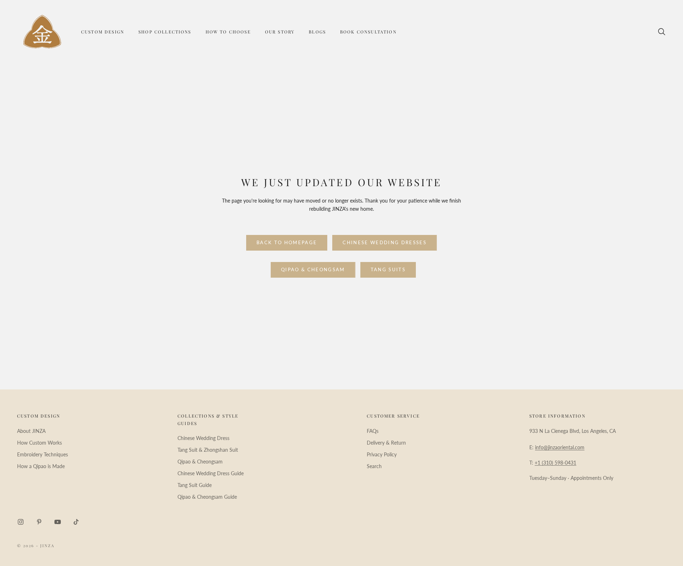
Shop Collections (164, 32)
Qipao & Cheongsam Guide (207, 497)
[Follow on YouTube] (57, 521)
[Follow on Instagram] (20, 521)
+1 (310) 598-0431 (555, 463)
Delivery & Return (386, 443)
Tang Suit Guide (195, 485)
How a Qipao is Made (41, 466)
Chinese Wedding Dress (203, 438)
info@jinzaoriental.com (559, 447)
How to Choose (228, 32)
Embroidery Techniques (42, 454)
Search (374, 466)
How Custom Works (39, 443)
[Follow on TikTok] (76, 521)
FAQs (372, 431)
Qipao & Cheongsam (313, 269)
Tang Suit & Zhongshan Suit (208, 450)
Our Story (280, 32)
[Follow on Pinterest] (39, 521)
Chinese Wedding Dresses (385, 242)
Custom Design (102, 32)
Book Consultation (368, 32)
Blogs (317, 32)
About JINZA (31, 431)
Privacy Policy (382, 454)
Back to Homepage (286, 242)
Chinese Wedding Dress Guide (211, 473)
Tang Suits (388, 269)
